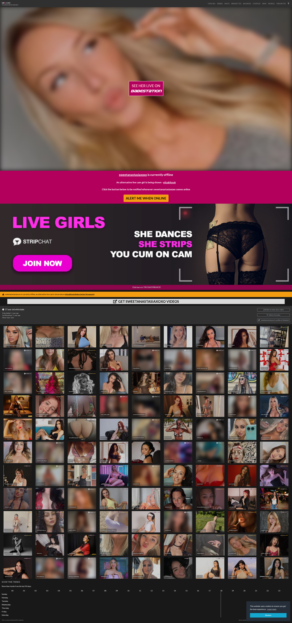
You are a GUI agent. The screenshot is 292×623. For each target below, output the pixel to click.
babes (220, 4)
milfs (226, 4)
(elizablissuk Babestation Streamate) (79, 294)
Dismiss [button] (268, 615)
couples (256, 4)
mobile (271, 4)
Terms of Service (244, 620)
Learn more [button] (271, 609)
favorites (281, 4)
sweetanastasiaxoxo (133, 175)
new (264, 4)
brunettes (236, 4)
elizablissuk (169, 182)
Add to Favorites (274, 315)
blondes (247, 4)
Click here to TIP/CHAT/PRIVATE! (146, 287)
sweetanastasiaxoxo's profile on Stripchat (275, 320)
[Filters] (288, 3)
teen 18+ (211, 4)
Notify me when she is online (274, 310)
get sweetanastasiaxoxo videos (148, 301)
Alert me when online (146, 198)
